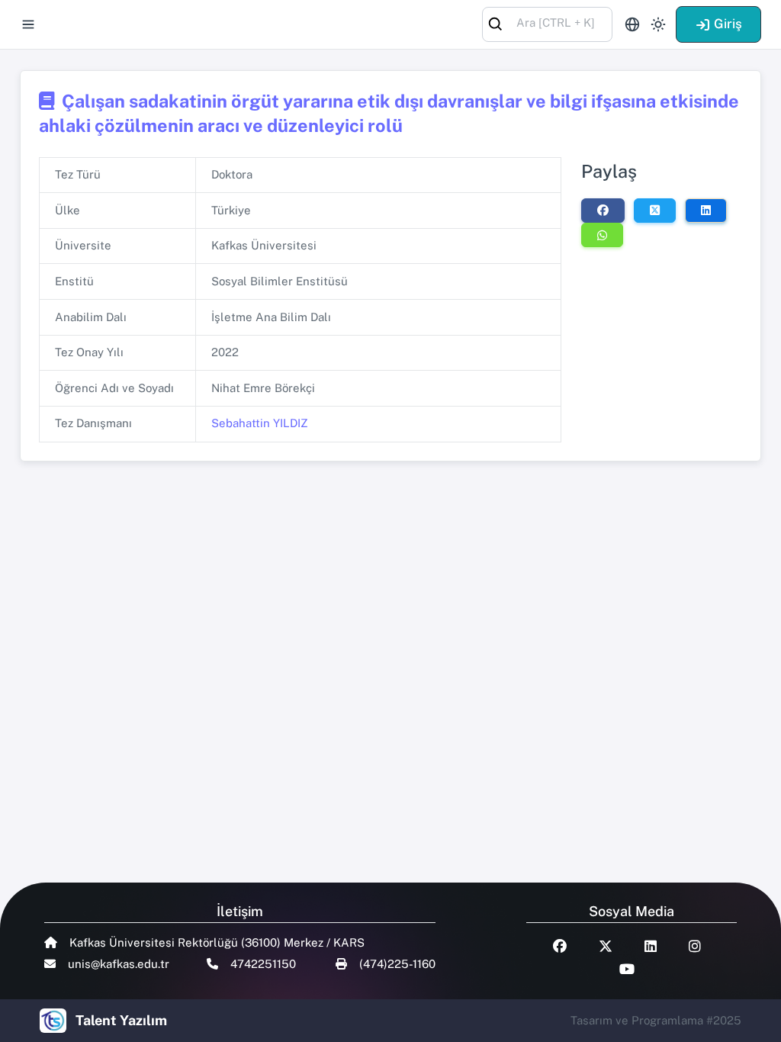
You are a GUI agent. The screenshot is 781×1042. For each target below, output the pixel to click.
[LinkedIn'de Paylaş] (706, 210)
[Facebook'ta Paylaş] (603, 210)
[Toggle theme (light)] (658, 24)
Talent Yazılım (121, 1020)
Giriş (728, 23)
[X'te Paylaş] (655, 210)
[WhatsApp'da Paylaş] (602, 235)
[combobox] (547, 23)
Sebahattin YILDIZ (259, 422)
